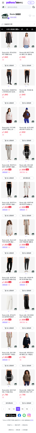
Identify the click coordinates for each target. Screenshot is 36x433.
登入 (31, 3)
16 (27, 409)
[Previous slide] (2, 39)
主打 (2, 29)
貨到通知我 (26, 178)
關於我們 (17, 425)
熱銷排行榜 (8, 24)
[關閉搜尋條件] (6, 7)
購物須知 (25, 425)
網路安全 (11, 430)
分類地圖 (25, 430)
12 (9, 409)
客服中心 (10, 425)
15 (22, 409)
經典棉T (23, 29)
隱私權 (18, 430)
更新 (31, 420)
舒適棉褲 (28, 29)
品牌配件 (33, 29)
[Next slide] (16, 39)
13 (13, 409)
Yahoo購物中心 (14, 2)
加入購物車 (10, 65)
